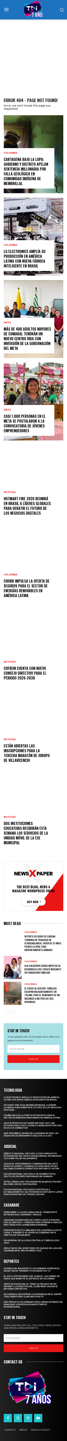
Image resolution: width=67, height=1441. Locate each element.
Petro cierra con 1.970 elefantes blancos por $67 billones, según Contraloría (32, 1183)
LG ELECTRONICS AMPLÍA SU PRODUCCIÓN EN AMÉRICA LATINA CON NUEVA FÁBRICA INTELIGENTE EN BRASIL (24, 259)
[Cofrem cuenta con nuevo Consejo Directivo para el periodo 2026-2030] (33, 649)
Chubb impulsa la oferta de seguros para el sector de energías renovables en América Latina (27, 588)
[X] (28, 1418)
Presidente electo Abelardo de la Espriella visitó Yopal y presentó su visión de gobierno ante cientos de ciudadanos (33, 1232)
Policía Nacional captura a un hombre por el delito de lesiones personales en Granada (30, 1175)
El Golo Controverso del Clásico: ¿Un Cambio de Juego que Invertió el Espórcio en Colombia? (32, 1277)
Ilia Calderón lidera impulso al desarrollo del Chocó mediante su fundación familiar (42, 969)
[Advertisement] (33, 54)
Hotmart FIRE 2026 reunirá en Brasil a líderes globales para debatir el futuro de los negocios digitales (27, 506)
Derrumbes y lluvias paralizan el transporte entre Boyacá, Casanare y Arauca (30, 1213)
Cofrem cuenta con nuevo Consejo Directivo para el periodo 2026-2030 (25, 673)
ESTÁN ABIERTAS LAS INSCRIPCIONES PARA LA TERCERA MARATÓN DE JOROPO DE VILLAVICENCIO (27, 753)
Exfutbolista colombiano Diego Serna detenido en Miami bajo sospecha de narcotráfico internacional (33, 1304)
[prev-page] (6, 1011)
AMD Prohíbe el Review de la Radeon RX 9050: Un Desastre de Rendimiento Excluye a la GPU (31, 1134)
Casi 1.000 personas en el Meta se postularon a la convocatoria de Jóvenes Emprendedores (25, 423)
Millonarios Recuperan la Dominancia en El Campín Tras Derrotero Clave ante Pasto (32, 1295)
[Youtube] (38, 1418)
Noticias (10, 492)
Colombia (10, 153)
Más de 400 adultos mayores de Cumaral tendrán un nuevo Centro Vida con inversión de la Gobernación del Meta (27, 338)
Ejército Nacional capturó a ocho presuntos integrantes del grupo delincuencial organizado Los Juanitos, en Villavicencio (33, 1156)
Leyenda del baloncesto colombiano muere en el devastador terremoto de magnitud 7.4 (32, 1269)
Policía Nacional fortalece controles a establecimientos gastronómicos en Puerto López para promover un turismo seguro (33, 1192)
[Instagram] (18, 1418)
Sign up (33, 1059)
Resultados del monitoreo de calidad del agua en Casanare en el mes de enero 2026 (33, 1249)
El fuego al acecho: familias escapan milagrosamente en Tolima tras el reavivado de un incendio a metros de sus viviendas (42, 995)
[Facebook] (8, 1418)
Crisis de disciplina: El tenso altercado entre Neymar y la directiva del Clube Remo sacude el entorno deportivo (31, 1286)
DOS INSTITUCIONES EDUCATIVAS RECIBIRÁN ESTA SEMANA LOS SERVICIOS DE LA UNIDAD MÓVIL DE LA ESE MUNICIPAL (26, 833)
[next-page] (12, 1011)
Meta (7, 322)
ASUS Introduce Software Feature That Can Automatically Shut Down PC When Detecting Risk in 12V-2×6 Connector (33, 1125)
